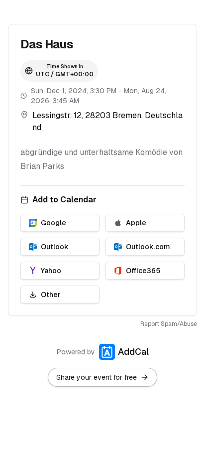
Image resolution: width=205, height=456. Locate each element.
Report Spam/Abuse (168, 324)
